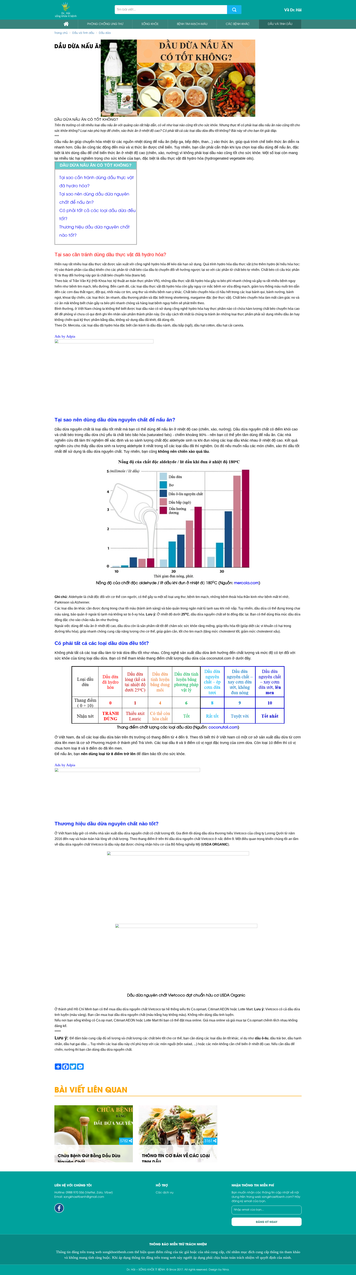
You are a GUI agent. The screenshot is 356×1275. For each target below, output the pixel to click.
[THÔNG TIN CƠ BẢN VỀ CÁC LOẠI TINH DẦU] (178, 1133)
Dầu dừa (105, 33)
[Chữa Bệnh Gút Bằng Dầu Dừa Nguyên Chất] (93, 1133)
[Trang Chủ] (65, 9)
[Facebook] (59, 1208)
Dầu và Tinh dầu (83, 33)
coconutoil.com (223, 727)
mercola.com (246, 583)
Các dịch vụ (164, 1192)
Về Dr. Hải (293, 10)
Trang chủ (61, 33)
